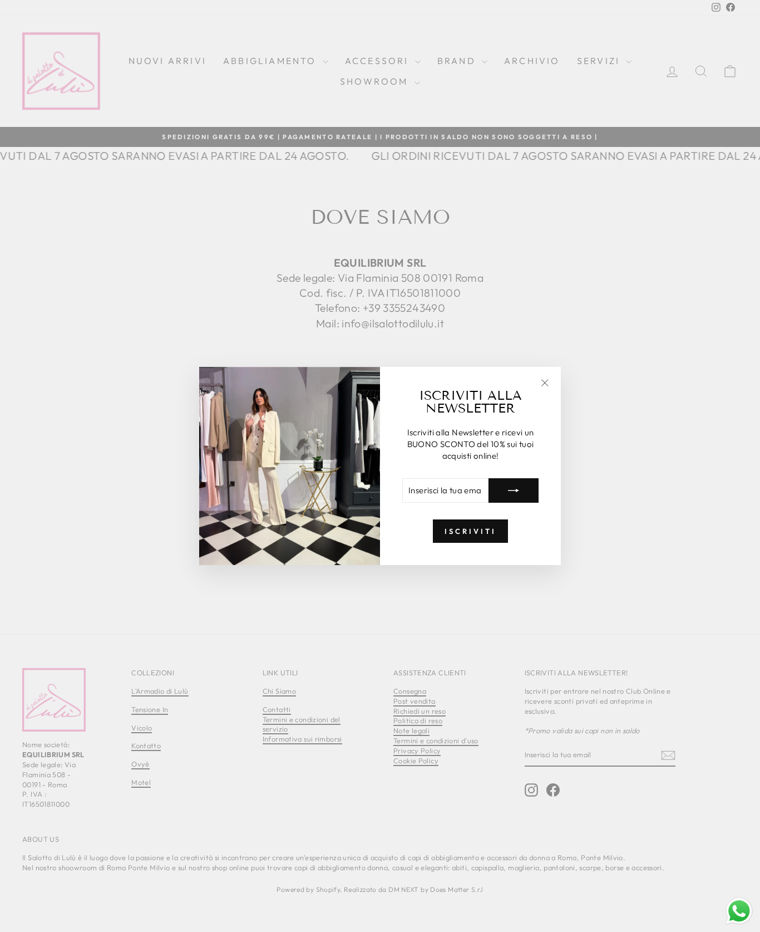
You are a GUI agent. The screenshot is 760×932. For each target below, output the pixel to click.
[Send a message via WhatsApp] (739, 911)
